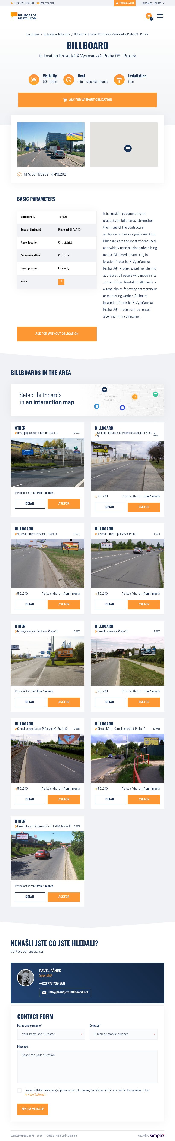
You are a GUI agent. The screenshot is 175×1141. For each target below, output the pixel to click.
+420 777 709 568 (52, 984)
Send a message (33, 1109)
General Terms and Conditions (62, 1136)
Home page (32, 34)
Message (22, 1047)
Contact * (95, 1026)
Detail (29, 503)
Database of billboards (57, 34)
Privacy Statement (36, 1094)
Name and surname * (29, 1026)
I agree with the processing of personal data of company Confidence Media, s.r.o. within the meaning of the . (87, 1092)
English (157, 3)
